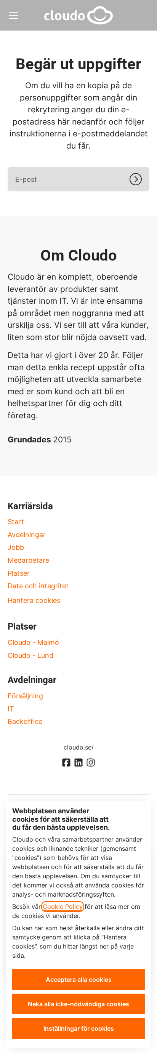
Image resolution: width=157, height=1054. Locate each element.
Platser (19, 573)
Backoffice (25, 721)
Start (16, 522)
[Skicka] (139, 179)
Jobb (16, 547)
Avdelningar (27, 535)
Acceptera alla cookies (79, 979)
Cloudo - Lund (30, 655)
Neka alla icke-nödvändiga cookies (78, 1004)
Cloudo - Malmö (33, 642)
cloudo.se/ (79, 747)
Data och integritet (38, 586)
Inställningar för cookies (78, 1028)
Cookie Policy (63, 906)
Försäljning (25, 696)
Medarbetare (28, 560)
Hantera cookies (34, 600)
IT (11, 709)
